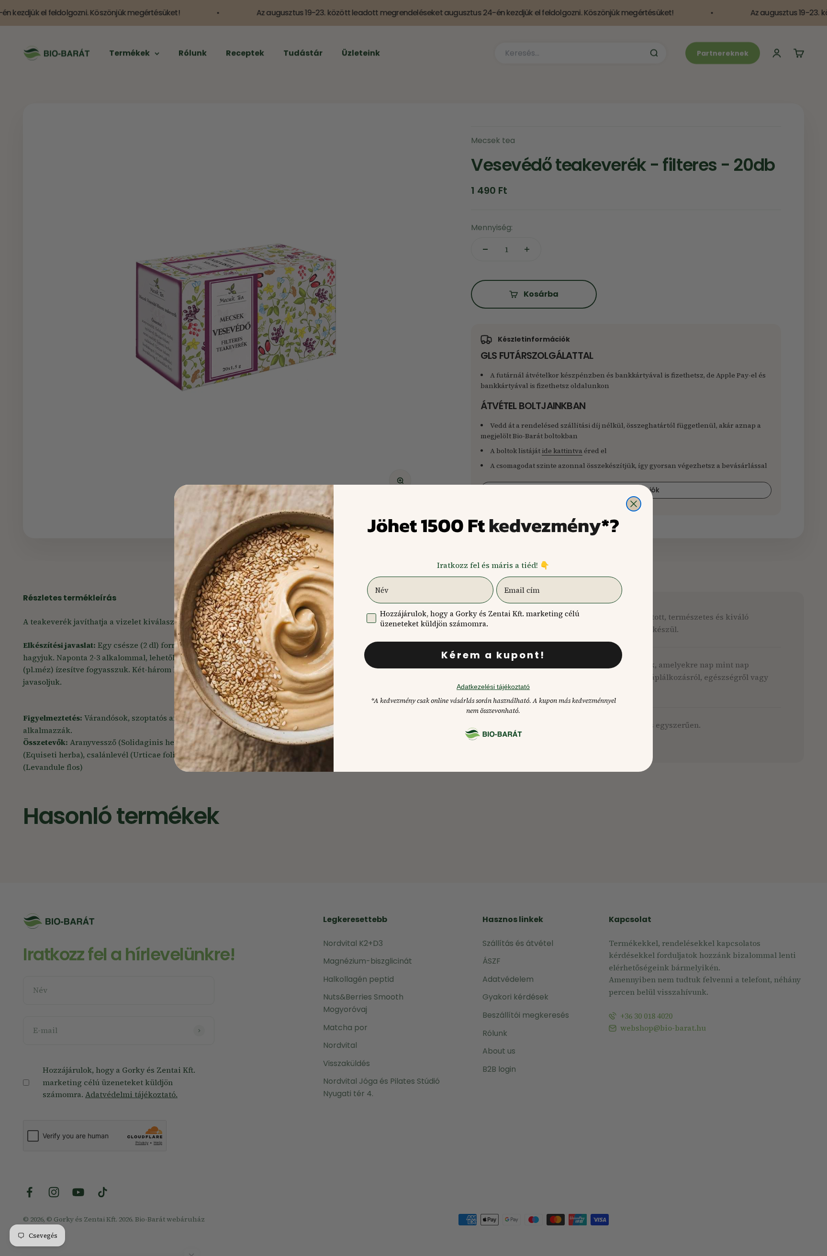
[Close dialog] (633, 504)
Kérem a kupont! (493, 655)
